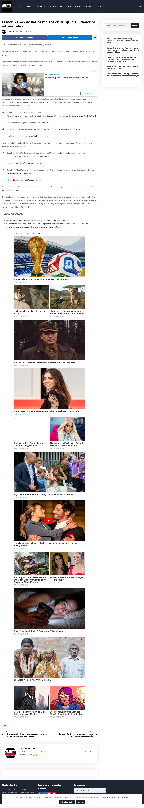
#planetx (36, 116)
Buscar (134, 25)
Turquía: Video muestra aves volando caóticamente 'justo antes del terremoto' (37, 220)
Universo (39, 7)
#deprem (51, 116)
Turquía (5, 725)
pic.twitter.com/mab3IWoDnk (84, 116)
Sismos (30, 7)
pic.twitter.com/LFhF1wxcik (69, 129)
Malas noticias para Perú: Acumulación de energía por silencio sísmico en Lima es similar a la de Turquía (48, 224)
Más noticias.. (89, 7)
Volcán (77, 7)
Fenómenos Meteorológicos (59, 7)
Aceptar (81, 802)
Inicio (21, 7)
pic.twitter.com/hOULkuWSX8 (19, 173)
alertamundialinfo (12, 31)
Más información (67, 802)
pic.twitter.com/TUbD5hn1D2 (38, 156)
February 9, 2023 (44, 123)
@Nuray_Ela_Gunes (15, 116)
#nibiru (43, 116)
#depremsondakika (63, 116)
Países (100, 7)
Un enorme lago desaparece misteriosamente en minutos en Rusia (33, 227)
